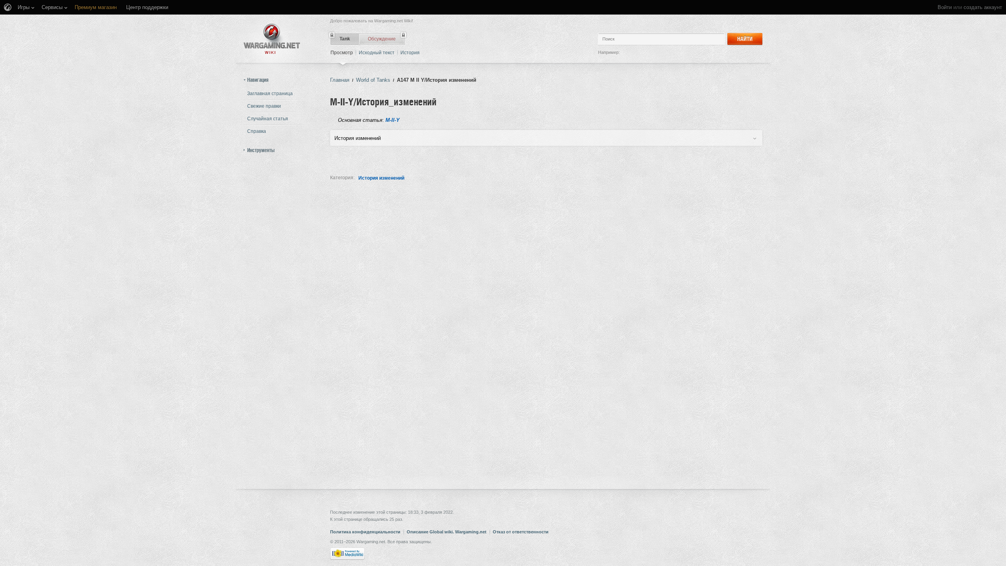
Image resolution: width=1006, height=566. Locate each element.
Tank (345, 39)
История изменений (381, 178)
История (410, 52)
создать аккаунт (983, 7)
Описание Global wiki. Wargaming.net (446, 531)
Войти (945, 7)
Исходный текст (377, 52)
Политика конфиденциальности (365, 531)
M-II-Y (393, 120)
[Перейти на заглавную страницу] (272, 39)
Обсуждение (382, 39)
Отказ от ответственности (521, 531)
